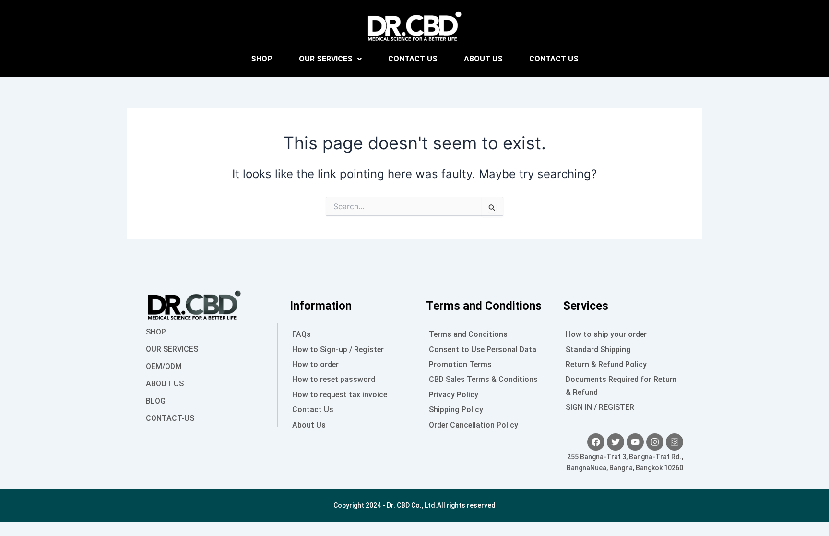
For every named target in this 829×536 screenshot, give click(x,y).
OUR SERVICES (326, 58)
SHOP (261, 58)
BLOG (156, 400)
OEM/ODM (164, 366)
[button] (330, 59)
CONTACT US (413, 58)
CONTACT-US (170, 418)
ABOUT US (483, 58)
